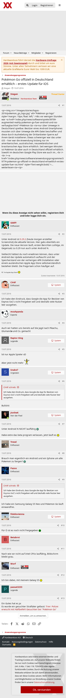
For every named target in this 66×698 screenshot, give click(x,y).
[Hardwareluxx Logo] (7, 5)
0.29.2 (23, 239)
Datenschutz (41, 641)
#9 (63, 479)
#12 (62, 575)
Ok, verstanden (42, 689)
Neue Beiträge (20, 52)
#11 (62, 548)
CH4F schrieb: (10, 387)
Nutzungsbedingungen (22, 641)
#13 (62, 598)
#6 (63, 381)
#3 (63, 293)
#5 (63, 349)
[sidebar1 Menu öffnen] (59, 5)
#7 (63, 424)
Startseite (6, 644)
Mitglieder (36, 52)
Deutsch (29, 637)
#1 (63, 105)
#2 (63, 234)
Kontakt (6, 641)
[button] (11, 53)
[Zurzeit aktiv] (8, 99)
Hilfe (51, 641)
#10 (62, 525)
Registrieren (50, 52)
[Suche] (27, 5)
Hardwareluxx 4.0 (12, 637)
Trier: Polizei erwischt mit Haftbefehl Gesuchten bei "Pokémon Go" (30, 608)
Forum (6, 52)
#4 (63, 323)
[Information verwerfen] (61, 60)
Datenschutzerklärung (44, 682)
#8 (63, 453)
